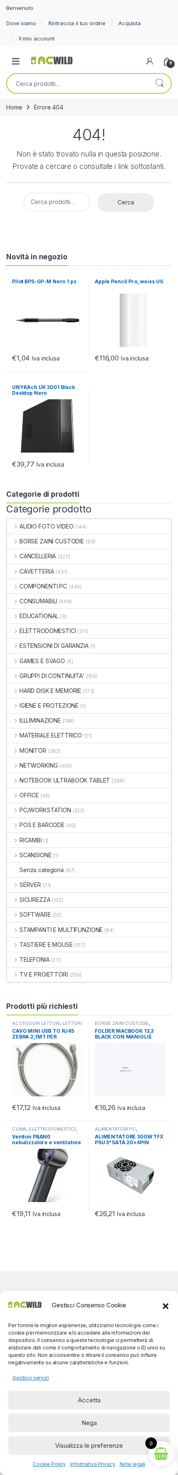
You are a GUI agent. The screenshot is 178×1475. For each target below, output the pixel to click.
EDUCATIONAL (38, 615)
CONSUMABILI (38, 601)
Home (14, 107)
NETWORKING (38, 765)
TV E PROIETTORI (43, 974)
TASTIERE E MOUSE (46, 944)
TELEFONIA (34, 959)
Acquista (129, 23)
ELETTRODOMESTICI (47, 630)
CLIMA (19, 1129)
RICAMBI (30, 840)
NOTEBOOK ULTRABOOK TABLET (64, 780)
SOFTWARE (35, 914)
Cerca (159, 83)
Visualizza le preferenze (89, 1445)
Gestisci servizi (30, 1378)
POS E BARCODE (42, 824)
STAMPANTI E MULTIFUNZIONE (61, 929)
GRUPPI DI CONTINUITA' (51, 675)
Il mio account (37, 38)
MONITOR (32, 750)
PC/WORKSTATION (45, 809)
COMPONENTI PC (43, 586)
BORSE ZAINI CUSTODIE (51, 541)
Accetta (89, 1400)
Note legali (132, 1464)
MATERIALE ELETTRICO (50, 735)
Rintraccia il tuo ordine (77, 23)
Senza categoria (41, 869)
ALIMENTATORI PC (115, 1129)
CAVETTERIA (36, 571)
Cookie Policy (49, 1464)
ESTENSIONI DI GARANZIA (54, 645)
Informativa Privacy (92, 1464)
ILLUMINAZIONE (40, 720)
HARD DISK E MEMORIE (50, 690)
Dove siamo (21, 23)
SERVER (30, 884)
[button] (165, 1305)
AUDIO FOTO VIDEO (46, 526)
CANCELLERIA (37, 556)
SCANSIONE (35, 854)
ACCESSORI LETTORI (36, 1023)
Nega (89, 1423)
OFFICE (29, 795)
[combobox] (77, 83)
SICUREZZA (35, 899)
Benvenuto (20, 8)
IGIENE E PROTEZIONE (49, 705)
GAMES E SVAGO (42, 660)
